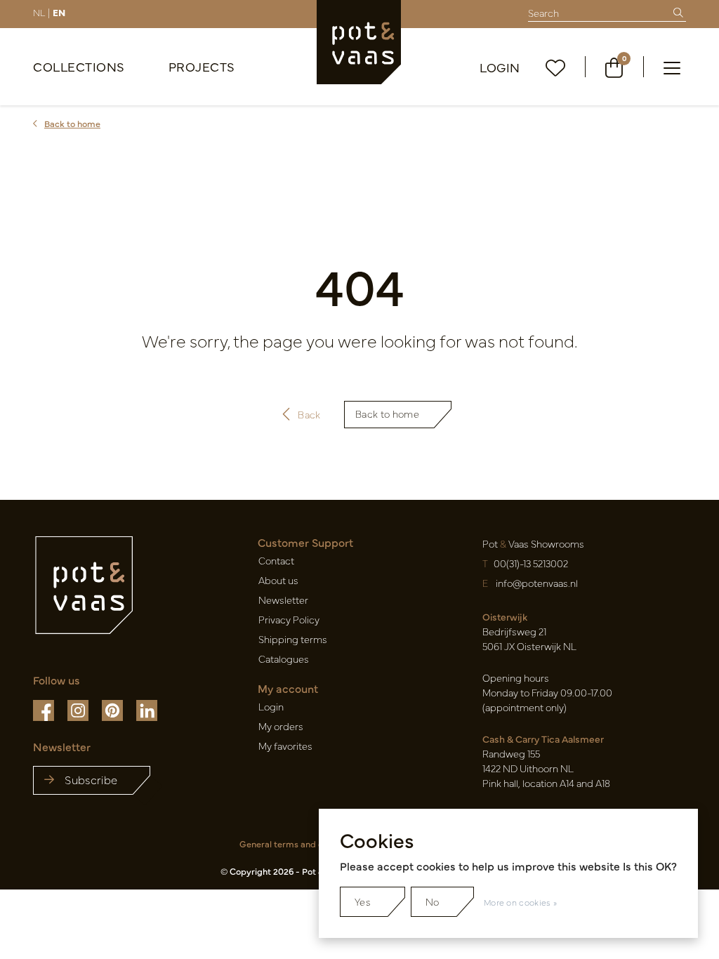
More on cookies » (520, 902)
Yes (363, 901)
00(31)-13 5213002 (531, 563)
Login (500, 67)
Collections (79, 66)
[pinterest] (113, 709)
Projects (202, 66)
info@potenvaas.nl (537, 583)
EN (59, 12)
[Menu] (672, 67)
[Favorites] (556, 67)
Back (309, 414)
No (433, 901)
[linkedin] (146, 709)
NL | (41, 12)
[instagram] (79, 709)
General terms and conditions (299, 843)
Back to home (387, 413)
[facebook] (44, 709)
